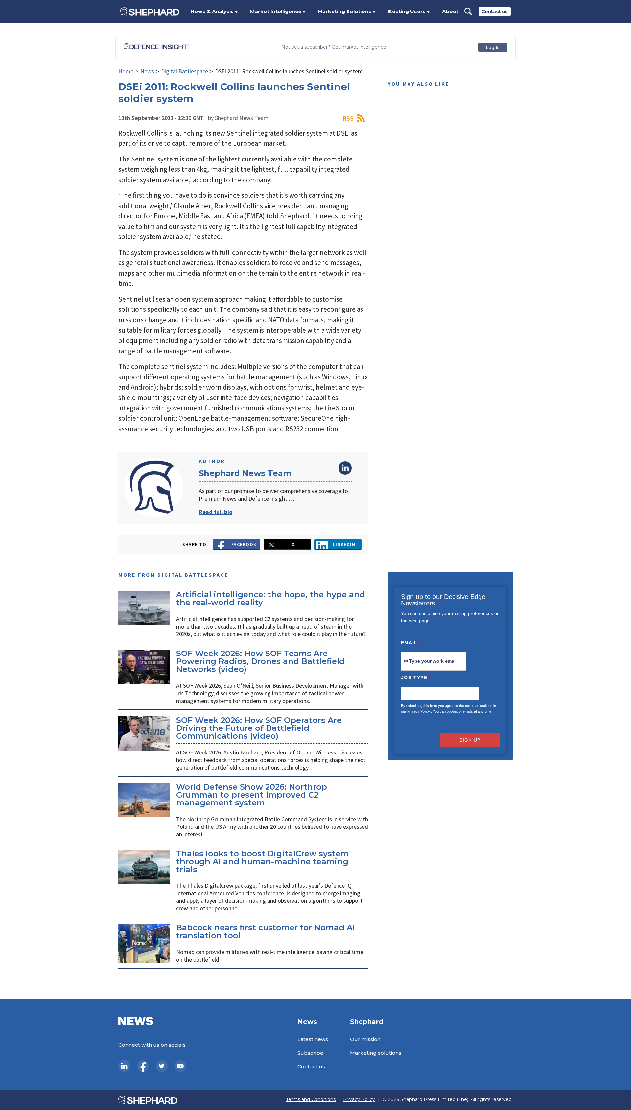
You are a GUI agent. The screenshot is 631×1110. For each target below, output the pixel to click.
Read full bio (215, 512)
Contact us (494, 11)
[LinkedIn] (124, 1066)
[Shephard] (149, 11)
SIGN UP (469, 740)
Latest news (312, 1039)
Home (125, 71)
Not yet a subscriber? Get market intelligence (333, 47)
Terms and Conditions (311, 1099)
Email (411, 642)
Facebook (244, 544)
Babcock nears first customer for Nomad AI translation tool (265, 931)
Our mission (365, 1039)
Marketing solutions (375, 1053)
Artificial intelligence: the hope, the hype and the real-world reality (270, 598)
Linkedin (344, 544)
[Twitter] (162, 1066)
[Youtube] (180, 1066)
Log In (493, 47)
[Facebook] (143, 1066)
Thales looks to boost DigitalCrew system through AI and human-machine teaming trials (262, 861)
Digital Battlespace (184, 71)
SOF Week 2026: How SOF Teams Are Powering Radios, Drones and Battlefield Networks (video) (260, 661)
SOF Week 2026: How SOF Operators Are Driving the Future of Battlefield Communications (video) (259, 728)
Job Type (415, 677)
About (450, 11)
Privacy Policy (418, 711)
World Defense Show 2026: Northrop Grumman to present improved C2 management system (251, 794)
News (147, 71)
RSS (348, 118)
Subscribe (310, 1053)
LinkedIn (345, 468)
